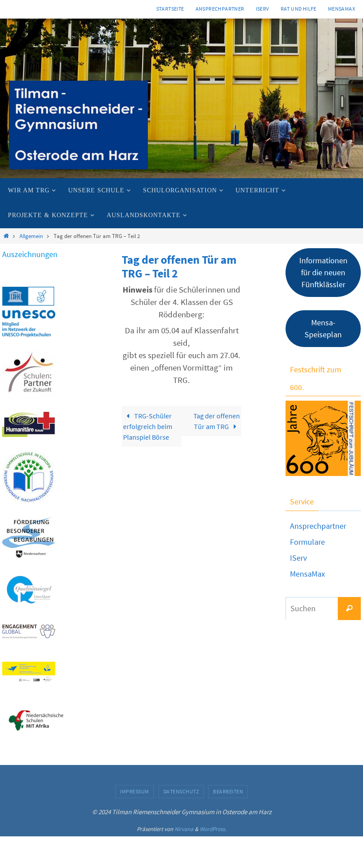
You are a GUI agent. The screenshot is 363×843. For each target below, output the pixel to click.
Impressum (134, 791)
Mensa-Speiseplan (323, 328)
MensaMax (307, 574)
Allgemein (31, 235)
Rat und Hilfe (299, 8)
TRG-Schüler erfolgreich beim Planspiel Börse (147, 426)
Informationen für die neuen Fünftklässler (323, 272)
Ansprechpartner (220, 8)
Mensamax (341, 8)
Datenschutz (181, 791)
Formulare (307, 542)
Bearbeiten (228, 791)
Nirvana (183, 829)
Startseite (170, 8)
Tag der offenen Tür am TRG (216, 421)
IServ (262, 8)
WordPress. (213, 829)
